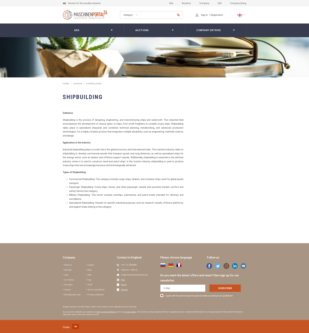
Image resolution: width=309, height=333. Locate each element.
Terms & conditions (96, 289)
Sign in (204, 15)
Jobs (66, 275)
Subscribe (225, 288)
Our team (68, 284)
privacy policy (130, 312)
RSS (123, 280)
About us (68, 265)
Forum (124, 284)
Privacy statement (95, 294)
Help (89, 275)
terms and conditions (106, 312)
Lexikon (77, 83)
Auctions (186, 3)
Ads (171, 3)
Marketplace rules (72, 294)
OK (75, 326)
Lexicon (90, 265)
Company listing (238, 3)
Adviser (124, 289)
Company (204, 3)
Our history (69, 280)
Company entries (208, 30)
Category (128, 15)
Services (68, 270)
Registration (217, 15)
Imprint (67, 289)
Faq (89, 280)
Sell (219, 3)
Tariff (89, 284)
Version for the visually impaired (84, 3)
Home (66, 83)
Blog (89, 270)
